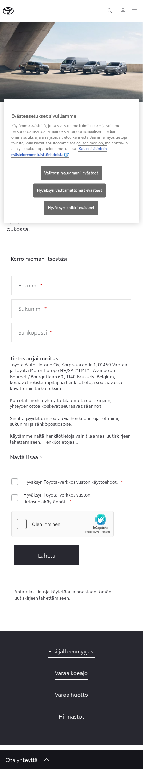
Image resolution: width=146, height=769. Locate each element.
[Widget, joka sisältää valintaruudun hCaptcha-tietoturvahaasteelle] (62, 524)
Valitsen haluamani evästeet (71, 173)
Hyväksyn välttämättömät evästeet (69, 190)
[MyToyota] (123, 11)
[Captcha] (71, 525)
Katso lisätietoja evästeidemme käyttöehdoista (59, 151)
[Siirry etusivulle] (8, 10)
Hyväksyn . (70, 482)
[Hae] (110, 11)
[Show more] (27, 456)
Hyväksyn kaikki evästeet (71, 207)
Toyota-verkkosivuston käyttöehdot (80, 482)
